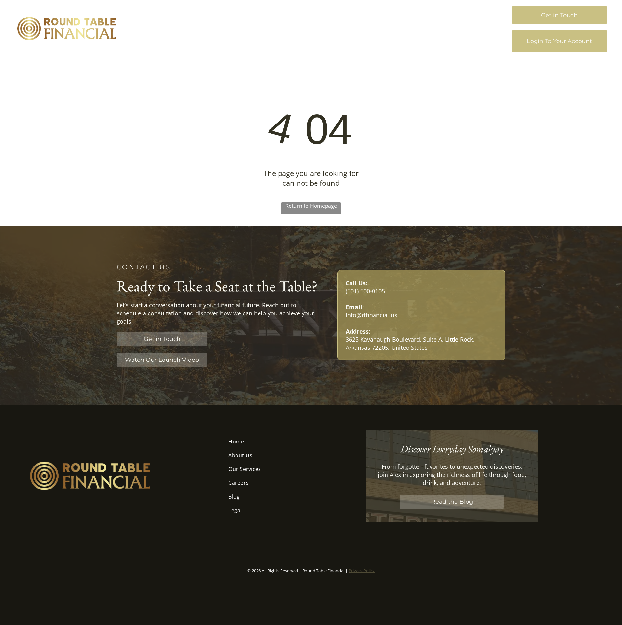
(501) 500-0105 (365, 291)
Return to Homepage (311, 205)
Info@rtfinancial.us (371, 315)
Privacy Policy (362, 570)
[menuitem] (301, 27)
